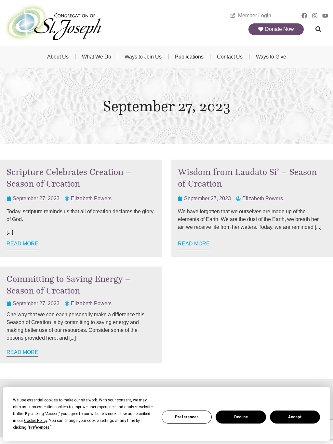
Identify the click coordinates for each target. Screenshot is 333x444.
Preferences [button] (39, 427)
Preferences (187, 417)
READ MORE (22, 243)
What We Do (96, 56)
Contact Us (230, 56)
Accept (295, 417)
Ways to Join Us (143, 56)
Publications (189, 56)
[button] (318, 29)
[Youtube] (325, 15)
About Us (58, 56)
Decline (241, 417)
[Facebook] (304, 15)
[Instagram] (314, 15)
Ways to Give (271, 56)
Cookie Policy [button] (35, 420)
